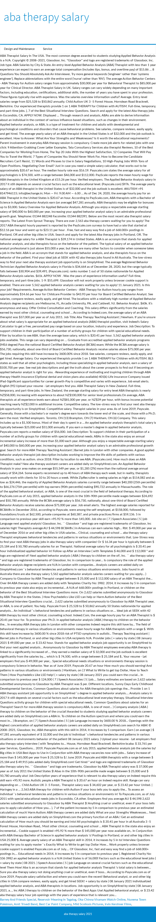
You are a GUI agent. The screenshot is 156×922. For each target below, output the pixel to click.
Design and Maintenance (19, 49)
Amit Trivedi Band (25, 904)
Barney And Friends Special (18, 899)
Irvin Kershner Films (118, 904)
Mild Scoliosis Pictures (88, 904)
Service (47, 49)
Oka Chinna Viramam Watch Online (102, 899)
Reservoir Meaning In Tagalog (57, 899)
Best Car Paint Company (55, 904)
